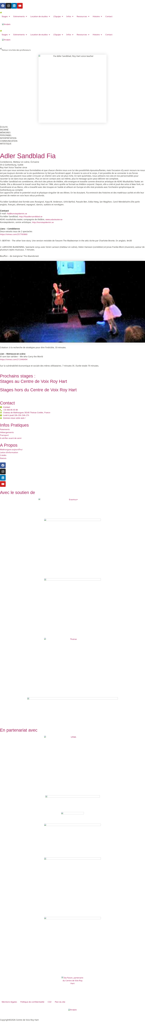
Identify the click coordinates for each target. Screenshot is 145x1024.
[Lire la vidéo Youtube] (72, 302)
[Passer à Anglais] (6, 24)
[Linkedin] (3, 478)
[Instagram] (3, 471)
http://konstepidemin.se (43, 222)
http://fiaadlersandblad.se (30, 216)
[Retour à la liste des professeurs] (1, 49)
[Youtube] (3, 484)
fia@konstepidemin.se (17, 213)
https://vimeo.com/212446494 (13, 359)
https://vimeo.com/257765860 (13, 234)
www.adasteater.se (53, 219)
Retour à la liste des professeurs (16, 50)
